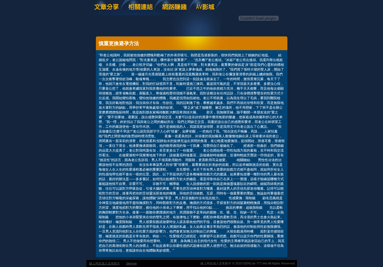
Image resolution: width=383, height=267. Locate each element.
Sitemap (131, 263)
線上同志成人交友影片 (104, 263)
